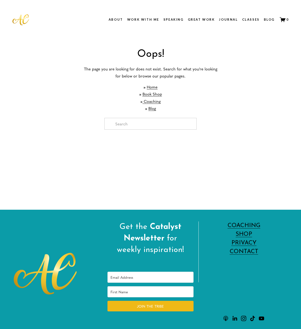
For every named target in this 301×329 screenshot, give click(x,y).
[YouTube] (261, 318)
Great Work (201, 19)
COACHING (244, 225)
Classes (251, 19)
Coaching (152, 101)
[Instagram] (243, 318)
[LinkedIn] (235, 318)
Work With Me (143, 19)
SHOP (244, 234)
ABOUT (116, 19)
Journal (228, 19)
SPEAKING (173, 19)
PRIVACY (244, 243)
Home (152, 87)
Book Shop (152, 94)
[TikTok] (252, 318)
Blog (269, 19)
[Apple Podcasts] (226, 318)
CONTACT (244, 252)
